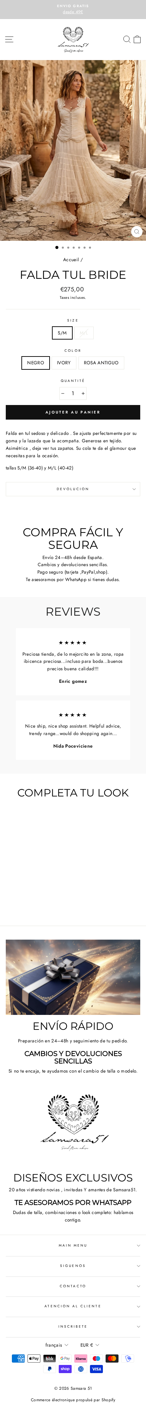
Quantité (73, 380)
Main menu (73, 1245)
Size (72, 320)
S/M (62, 332)
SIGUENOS (73, 1265)
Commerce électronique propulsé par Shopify (73, 1400)
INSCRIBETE (73, 1326)
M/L (84, 332)
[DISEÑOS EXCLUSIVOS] (73, 1129)
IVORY (64, 362)
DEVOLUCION (73, 489)
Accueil (71, 259)
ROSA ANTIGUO (101, 362)
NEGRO (35, 362)
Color (73, 350)
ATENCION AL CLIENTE (72, 1306)
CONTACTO (73, 1286)
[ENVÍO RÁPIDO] (73, 977)
